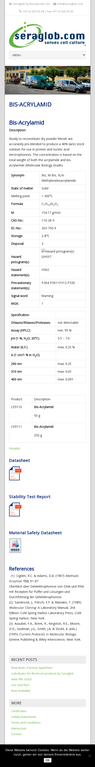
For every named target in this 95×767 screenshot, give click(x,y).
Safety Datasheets (23, 717)
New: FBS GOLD (21, 679)
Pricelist (14, 448)
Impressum (18, 728)
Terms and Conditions (26, 723)
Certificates (19, 711)
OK (48, 760)
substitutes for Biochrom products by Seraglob (42, 673)
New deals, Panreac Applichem (32, 668)
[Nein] (89, 756)
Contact (16, 734)
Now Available (20, 691)
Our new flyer (20, 685)
